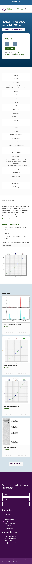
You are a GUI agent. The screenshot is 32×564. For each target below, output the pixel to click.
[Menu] (22, 9)
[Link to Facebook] (25, 560)
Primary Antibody (19, 55)
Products (7, 514)
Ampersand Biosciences (14, 560)
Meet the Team (9, 528)
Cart (20, 1)
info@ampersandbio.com (12, 543)
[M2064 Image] (14, 264)
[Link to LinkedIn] (28, 560)
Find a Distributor (9, 519)
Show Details (22, 332)
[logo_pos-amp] (13, 8)
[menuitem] (14, 1)
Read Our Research (10, 526)
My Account (14, 1)
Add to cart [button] (10, 332)
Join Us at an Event (10, 523)
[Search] (17, 8)
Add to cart (10, 48)
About (6, 521)
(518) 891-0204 (9, 540)
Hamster (16, 245)
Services (7, 517)
